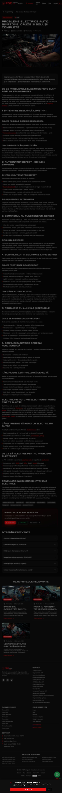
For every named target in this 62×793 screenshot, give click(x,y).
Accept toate (28, 789)
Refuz (49, 789)
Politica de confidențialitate (19, 785)
